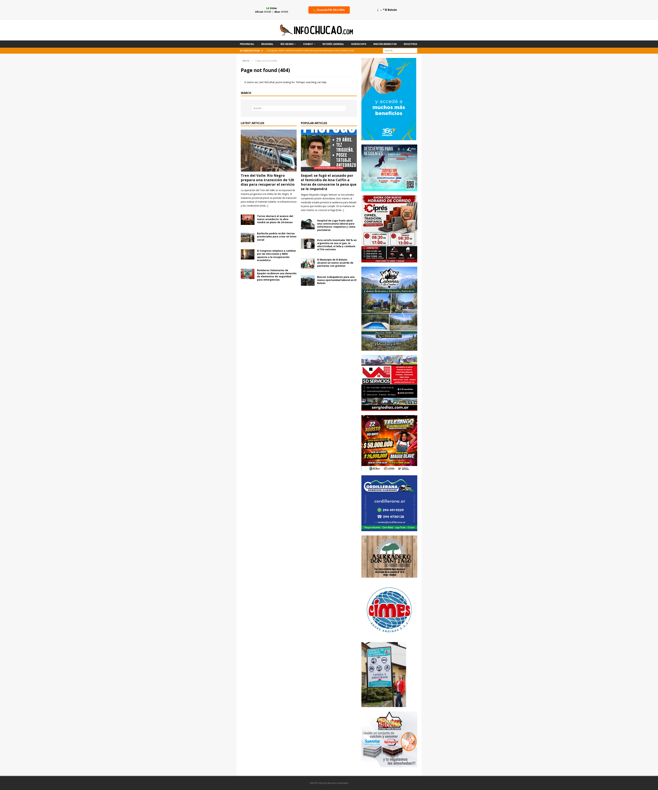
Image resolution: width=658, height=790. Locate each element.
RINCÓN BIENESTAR (385, 44)
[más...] (264, 205)
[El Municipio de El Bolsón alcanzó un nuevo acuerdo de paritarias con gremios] (308, 263)
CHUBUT (308, 44)
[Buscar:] (400, 50)
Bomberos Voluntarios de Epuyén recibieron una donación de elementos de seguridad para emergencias (276, 275)
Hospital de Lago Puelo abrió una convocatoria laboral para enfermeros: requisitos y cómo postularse (336, 225)
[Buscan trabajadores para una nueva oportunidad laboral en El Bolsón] (308, 280)
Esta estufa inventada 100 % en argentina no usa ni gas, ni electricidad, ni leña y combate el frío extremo (337, 244)
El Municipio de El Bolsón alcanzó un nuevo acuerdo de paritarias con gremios (335, 262)
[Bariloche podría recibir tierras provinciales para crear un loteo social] (247, 237)
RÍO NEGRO (287, 44)
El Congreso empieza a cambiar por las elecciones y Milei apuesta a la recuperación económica (276, 255)
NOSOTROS (410, 44)
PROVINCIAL (247, 44)
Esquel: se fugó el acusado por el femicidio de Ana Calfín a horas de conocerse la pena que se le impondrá (328, 182)
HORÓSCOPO (358, 44)
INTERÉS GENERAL (333, 44)
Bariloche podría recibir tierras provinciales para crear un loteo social (276, 236)
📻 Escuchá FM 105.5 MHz (329, 9)
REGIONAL (267, 44)
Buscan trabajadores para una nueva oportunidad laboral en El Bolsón (336, 280)
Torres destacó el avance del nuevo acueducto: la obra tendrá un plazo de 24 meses (275, 219)
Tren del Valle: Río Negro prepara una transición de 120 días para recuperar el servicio (268, 180)
